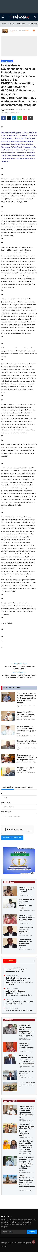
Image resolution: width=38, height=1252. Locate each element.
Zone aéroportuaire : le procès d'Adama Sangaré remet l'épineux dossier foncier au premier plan (26, 1111)
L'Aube (18, 735)
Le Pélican (19, 762)
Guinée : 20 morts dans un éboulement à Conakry (16, 970)
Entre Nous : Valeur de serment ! (26, 1072)
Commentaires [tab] (7, 787)
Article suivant (17, 672)
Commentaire (6, 812)
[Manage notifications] (33, 1242)
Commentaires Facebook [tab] (24, 787)
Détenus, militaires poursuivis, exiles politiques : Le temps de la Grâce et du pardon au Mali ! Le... (26, 1162)
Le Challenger (20, 748)
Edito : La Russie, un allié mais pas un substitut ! (27, 889)
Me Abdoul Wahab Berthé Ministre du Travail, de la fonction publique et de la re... (19, 676)
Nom (3, 794)
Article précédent (20, 663)
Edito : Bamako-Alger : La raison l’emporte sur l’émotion (25, 942)
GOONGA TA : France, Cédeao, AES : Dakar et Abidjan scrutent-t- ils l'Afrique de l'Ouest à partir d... (26, 1030)
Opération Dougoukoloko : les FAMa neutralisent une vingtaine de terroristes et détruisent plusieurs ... (27, 1182)
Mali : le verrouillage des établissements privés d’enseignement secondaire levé (19, 993)
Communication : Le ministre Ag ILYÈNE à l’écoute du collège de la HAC (26, 729)
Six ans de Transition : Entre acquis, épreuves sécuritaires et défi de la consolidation (26, 1059)
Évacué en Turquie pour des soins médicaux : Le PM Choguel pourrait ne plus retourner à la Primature (26, 698)
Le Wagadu (22, 1119)
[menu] (2, 17)
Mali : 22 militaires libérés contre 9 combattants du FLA (19, 1003)
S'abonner (31, 1232)
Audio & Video (33, 24)
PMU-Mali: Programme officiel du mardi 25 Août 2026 (19, 1011)
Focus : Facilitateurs (27, 1083)
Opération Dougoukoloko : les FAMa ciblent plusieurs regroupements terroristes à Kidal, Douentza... (19, 981)
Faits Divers (21, 24)
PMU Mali (11, 24)
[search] (35, 17)
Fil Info (3, 24)
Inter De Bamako (23, 922)
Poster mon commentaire (12, 838)
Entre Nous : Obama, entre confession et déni (26, 1045)
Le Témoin (19, 705)
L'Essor (20, 910)
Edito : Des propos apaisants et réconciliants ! (26, 929)
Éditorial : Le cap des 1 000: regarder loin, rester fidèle (27, 917)
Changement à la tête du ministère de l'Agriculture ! (27, 743)
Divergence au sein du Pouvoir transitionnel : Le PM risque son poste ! (27, 757)
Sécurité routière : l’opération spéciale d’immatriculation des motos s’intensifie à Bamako (26, 1129)
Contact (4, 1247)
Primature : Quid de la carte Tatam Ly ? (25, 769)
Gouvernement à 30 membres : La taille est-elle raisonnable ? (26, 714)
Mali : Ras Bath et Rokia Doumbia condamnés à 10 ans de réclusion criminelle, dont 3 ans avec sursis (26, 1146)
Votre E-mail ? (6, 803)
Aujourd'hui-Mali (23, 1038)
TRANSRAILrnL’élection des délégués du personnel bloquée (19, 667)
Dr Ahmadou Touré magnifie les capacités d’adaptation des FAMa (26, 903)
